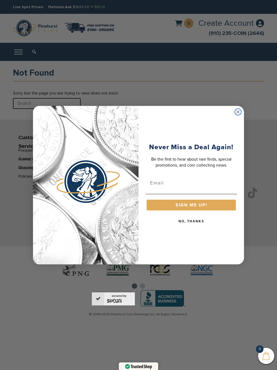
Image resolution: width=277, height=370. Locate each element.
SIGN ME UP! (191, 205)
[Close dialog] (238, 112)
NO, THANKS (191, 221)
